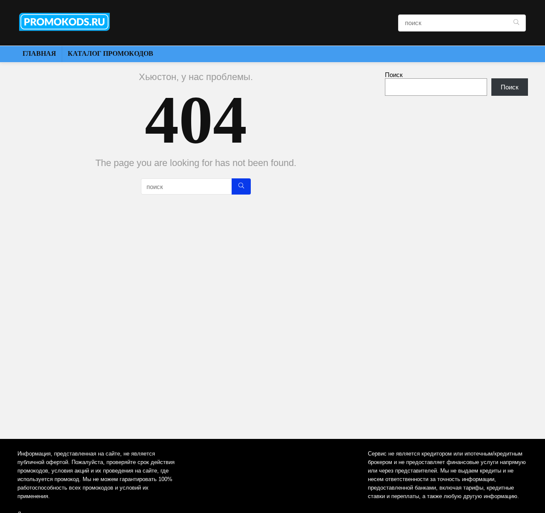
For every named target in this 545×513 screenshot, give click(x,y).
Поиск (394, 74)
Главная (39, 53)
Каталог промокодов (110, 53)
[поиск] (516, 23)
